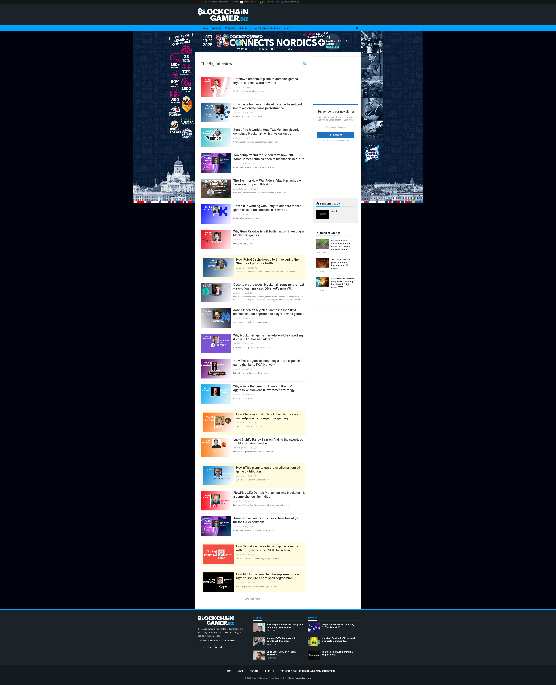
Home (228, 671)
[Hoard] (322, 214)
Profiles (246, 28)
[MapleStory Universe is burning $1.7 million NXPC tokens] (314, 627)
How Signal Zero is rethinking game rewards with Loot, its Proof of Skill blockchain (267, 548)
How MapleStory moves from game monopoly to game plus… (285, 626)
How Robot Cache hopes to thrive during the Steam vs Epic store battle (267, 261)
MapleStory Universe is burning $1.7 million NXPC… (338, 626)
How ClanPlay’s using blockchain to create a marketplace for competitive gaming (267, 416)
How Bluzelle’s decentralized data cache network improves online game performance (268, 106)
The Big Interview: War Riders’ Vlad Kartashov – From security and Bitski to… (267, 182)
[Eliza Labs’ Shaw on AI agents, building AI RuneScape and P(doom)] (259, 655)
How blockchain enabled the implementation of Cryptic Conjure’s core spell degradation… (269, 576)
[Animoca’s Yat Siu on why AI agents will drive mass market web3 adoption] (259, 641)
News (205, 28)
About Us (288, 28)
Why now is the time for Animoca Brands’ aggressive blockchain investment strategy (264, 388)
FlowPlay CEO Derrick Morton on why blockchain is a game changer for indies (269, 494)
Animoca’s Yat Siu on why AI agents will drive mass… (281, 639)
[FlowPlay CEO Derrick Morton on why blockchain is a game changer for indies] (216, 500)
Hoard (334, 211)
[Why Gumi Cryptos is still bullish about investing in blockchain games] (216, 239)
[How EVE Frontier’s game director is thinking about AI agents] (322, 263)
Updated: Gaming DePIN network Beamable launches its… (338, 639)
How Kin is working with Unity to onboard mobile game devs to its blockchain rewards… (267, 207)
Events (231, 28)
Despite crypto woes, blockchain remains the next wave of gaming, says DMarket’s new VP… (268, 286)
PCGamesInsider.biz (271, 2)
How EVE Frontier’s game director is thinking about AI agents (340, 264)
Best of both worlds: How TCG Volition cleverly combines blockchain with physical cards (266, 131)
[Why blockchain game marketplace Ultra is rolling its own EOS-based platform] (216, 343)
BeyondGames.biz (292, 2)
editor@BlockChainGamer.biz (221, 641)
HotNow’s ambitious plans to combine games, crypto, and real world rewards (266, 80)
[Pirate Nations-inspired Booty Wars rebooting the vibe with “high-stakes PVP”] (322, 282)
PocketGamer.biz (250, 2)
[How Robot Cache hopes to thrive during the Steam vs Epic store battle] (218, 267)
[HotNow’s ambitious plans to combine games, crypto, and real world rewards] (216, 86)
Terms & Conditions (303, 678)
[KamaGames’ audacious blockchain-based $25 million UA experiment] (216, 526)
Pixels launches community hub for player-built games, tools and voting (340, 244)
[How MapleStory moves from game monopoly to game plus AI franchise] (259, 627)
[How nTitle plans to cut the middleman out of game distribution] (218, 475)
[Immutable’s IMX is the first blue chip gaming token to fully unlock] (314, 655)
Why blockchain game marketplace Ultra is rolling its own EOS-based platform (268, 337)
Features (216, 28)
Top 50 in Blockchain (268, 28)
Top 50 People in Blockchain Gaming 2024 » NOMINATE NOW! (308, 671)
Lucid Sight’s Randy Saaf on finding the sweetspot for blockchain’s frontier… (268, 441)
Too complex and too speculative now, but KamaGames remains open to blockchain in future (268, 157)
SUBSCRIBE (337, 135)
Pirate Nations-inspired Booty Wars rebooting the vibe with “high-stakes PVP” (342, 283)
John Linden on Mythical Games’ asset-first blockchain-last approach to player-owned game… (268, 312)
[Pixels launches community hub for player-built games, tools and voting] (322, 244)
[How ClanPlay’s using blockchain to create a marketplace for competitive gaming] (218, 422)
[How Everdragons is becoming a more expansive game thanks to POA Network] (216, 368)
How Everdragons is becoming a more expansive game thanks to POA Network (267, 362)
